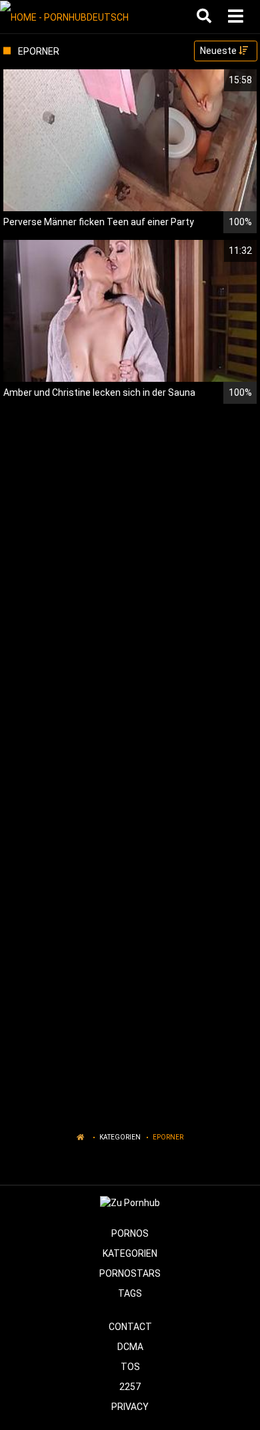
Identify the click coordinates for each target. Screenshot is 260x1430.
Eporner (168, 1137)
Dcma (130, 1346)
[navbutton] (237, 16)
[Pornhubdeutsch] (67, 16)
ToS (130, 1366)
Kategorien (120, 1137)
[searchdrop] (205, 16)
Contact (130, 1326)
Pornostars (130, 1273)
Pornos (130, 1233)
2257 (130, 1386)
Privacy (130, 1406)
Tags (130, 1293)
